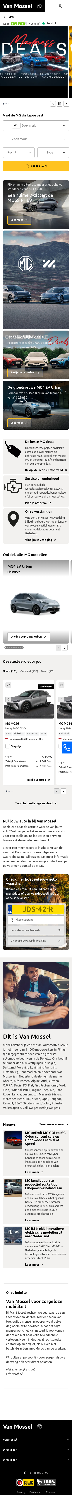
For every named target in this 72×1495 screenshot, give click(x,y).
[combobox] (41, 125)
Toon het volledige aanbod (34, 803)
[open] (67, 6)
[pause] (59, 104)
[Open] (65, 125)
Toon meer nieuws (52, 1124)
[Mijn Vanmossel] (60, 6)
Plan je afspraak (36, 503)
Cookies (50, 1492)
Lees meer (32, 1172)
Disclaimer (36, 1492)
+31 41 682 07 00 (38, 1472)
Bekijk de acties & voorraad (44, 470)
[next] (66, 104)
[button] (60, 6)
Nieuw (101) (10, 671)
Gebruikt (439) (29, 671)
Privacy (21, 1492)
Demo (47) (47, 671)
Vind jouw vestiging (38, 540)
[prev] (53, 104)
